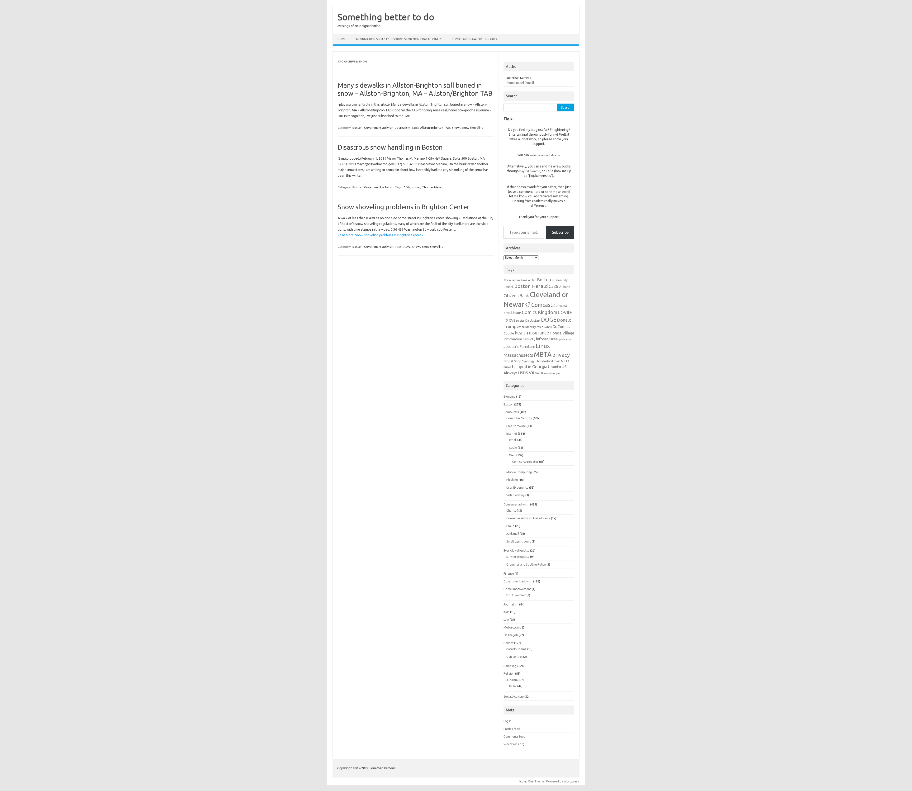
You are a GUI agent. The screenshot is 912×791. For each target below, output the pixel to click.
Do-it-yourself (516, 595)
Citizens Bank (516, 295)
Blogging (509, 396)
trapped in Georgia (529, 366)
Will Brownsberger (547, 373)
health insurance (532, 332)
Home (341, 39)
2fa (506, 280)
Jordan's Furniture (519, 346)
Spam (513, 447)
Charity (511, 510)
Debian (520, 320)
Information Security (519, 339)
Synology (528, 361)
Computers (511, 412)
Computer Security (519, 418)
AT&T (532, 280)
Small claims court (518, 541)
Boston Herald (531, 286)
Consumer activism (516, 504)
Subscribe (560, 232)
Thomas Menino (433, 187)
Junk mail (512, 533)
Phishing (512, 479)
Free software (516, 426)
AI (510, 280)
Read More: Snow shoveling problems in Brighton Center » (380, 235)
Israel (554, 339)
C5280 (555, 286)
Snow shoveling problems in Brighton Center (404, 206)
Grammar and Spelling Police (526, 564)
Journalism (402, 127)
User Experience (517, 487)
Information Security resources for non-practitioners (399, 39)
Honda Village (562, 333)
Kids (506, 612)
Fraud (510, 526)
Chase (565, 287)
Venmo (535, 171)
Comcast (542, 305)
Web (512, 455)
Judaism (512, 679)
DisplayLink (532, 320)
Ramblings (511, 665)
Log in (508, 721)
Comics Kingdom (539, 312)
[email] (529, 82)
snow (456, 127)
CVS (512, 320)
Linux (543, 346)
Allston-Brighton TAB (435, 127)
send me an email (557, 192)
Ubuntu (554, 366)
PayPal (524, 171)
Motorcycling (512, 627)
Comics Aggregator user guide (475, 39)
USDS (523, 373)
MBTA (542, 354)
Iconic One (526, 781)
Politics (508, 642)
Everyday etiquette (516, 550)
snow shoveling (472, 127)
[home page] (515, 82)
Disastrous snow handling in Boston (390, 147)
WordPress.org (514, 744)
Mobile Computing (519, 472)
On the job (511, 635)
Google (509, 333)
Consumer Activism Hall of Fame (528, 518)
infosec (542, 339)
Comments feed (515, 736)
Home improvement (517, 589)
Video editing (515, 495)
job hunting (565, 339)
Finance (509, 573)
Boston (357, 127)
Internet (511, 433)
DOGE (548, 319)
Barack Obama (516, 649)
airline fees (519, 280)
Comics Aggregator (525, 461)
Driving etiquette (517, 556)
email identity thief (530, 327)
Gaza (548, 327)
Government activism (379, 127)
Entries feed (512, 728)
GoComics (561, 326)
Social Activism (514, 696)
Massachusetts (518, 355)
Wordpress (571, 781)
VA (532, 372)
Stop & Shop (512, 361)
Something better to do (385, 17)
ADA (407, 187)
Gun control (514, 656)
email (513, 439)
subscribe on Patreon (545, 155)
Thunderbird (544, 361)
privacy (561, 355)
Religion (509, 673)
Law (506, 619)
